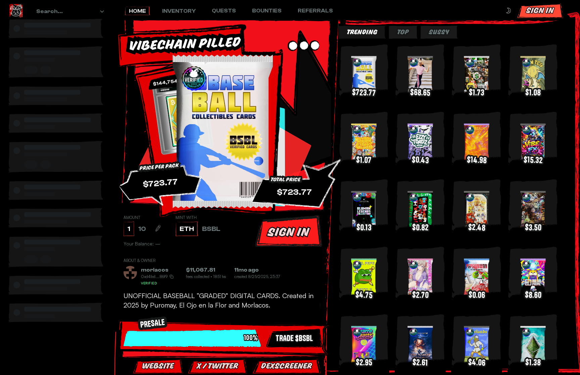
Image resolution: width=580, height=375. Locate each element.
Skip (308, 354)
